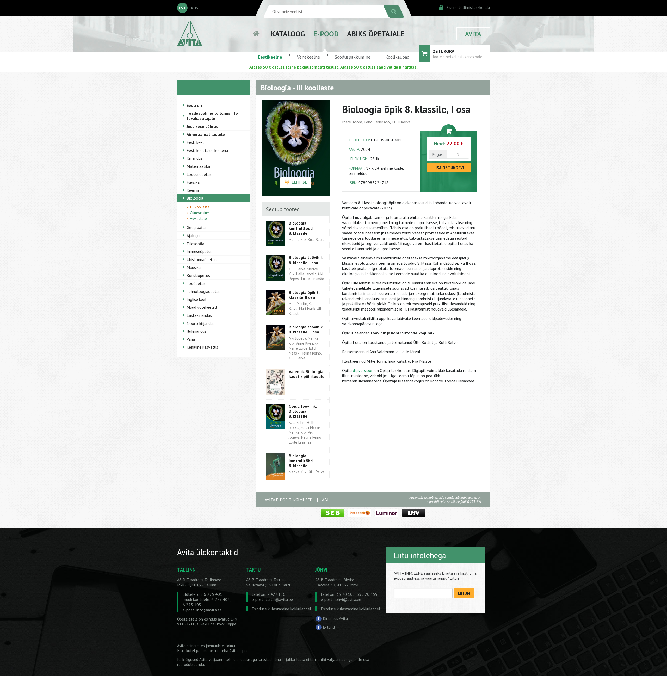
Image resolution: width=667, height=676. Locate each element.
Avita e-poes (239, 650)
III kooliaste (200, 206)
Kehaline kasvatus (202, 347)
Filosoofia (195, 243)
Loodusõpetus (199, 174)
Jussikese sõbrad (202, 126)
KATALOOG (288, 34)
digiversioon (363, 370)
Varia (191, 339)
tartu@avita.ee (279, 599)
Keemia (193, 190)
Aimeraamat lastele (206, 134)
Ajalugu (193, 235)
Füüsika (193, 182)
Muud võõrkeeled (202, 307)
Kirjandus (194, 158)
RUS (194, 7)
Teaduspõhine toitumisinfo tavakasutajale (212, 115)
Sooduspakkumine (352, 57)
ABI (325, 499)
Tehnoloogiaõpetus (203, 291)
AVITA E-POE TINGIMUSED (289, 499)
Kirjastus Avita (335, 618)
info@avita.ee (209, 609)
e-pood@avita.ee (438, 502)
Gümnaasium (200, 212)
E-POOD (326, 34)
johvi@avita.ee (348, 599)
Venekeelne (308, 57)
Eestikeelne (270, 57)
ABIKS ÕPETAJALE (376, 34)
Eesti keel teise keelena (207, 150)
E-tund (329, 627)
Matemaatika (198, 166)
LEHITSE (299, 182)
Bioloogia (195, 198)
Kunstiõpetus (198, 275)
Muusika (194, 267)
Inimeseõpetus (199, 251)
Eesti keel (195, 142)
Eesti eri (194, 105)
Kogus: (438, 154)
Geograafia (196, 227)
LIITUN (464, 593)
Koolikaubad (397, 57)
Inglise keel (196, 299)
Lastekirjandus (199, 315)
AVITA (473, 34)
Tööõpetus (196, 283)
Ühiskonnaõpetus (202, 259)
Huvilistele (198, 218)
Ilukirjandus (196, 331)
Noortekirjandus (200, 323)
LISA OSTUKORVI (448, 167)
